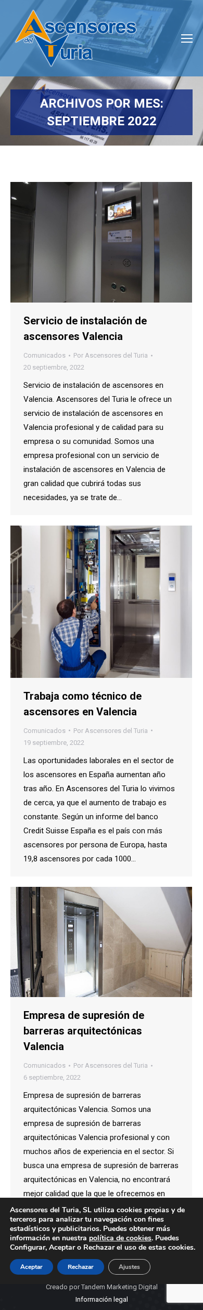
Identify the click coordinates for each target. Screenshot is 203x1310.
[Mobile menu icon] (187, 38)
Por (110, 355)
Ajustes (129, 1267)
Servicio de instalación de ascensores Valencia (85, 329)
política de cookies (120, 1238)
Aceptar (31, 1267)
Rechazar (81, 1267)
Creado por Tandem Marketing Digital (102, 1287)
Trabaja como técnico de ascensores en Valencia (82, 704)
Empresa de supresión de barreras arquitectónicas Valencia (83, 1031)
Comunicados (44, 355)
